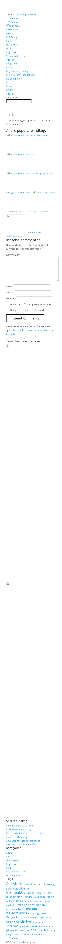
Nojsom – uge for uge (17, 71)
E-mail (10, 292)
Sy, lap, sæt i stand (16, 55)
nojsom (31, 909)
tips (33, 930)
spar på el (24, 926)
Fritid (8, 40)
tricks (40, 930)
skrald (48, 917)
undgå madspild (14, 934)
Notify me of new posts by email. (27, 310)
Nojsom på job (14, 78)
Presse (9, 86)
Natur (21, 909)
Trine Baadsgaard (18, 120)
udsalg (52, 930)
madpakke (11, 905)
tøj (46, 930)
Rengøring (13, 917)
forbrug (40, 892)
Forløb (9, 67)
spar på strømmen (39, 926)
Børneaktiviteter (20, 892)
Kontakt (10, 89)
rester (35, 917)
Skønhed (12, 922)
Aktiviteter (15, 883)
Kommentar (13, 254)
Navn (10, 286)
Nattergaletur (11, 909)
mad (47, 900)
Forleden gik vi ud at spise (19, 825)
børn (25, 888)
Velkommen (12, 29)
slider (26, 921)
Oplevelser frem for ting (18, 829)
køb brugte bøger (36, 900)
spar (35, 922)
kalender (14, 900)
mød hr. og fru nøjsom (31, 905)
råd (41, 917)
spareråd (12, 926)
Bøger (18, 888)
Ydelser (10, 59)
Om (8, 82)
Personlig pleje (36, 913)
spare (42, 922)
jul (7, 900)
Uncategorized (13, 875)
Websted (10, 298)
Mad (8, 48)
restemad (26, 917)
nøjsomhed (15, 912)
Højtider (27, 896)
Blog (8, 33)
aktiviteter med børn (38, 884)
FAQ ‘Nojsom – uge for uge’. (20, 74)
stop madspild (24, 930)
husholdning (14, 897)
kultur (23, 900)
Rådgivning (11, 63)
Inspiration (11, 52)
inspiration (47, 897)
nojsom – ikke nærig (16, 837)
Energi (9, 852)
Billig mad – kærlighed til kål (20, 844)
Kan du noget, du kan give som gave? (25, 833)
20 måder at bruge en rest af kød (23, 840)
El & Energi (11, 37)
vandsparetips (30, 934)
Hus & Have (12, 44)
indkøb (36, 897)
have (48, 893)
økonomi (42, 934)
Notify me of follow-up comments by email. (32, 304)
